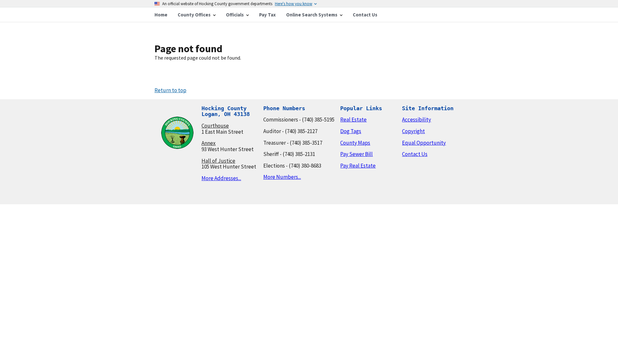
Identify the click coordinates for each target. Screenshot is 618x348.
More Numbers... (282, 176)
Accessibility (416, 119)
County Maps (355, 142)
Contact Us (414, 154)
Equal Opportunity (424, 142)
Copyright (413, 131)
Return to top (170, 90)
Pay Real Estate (358, 165)
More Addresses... (221, 178)
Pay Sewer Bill (356, 154)
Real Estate (353, 119)
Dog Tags (350, 131)
